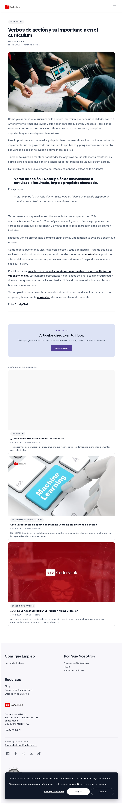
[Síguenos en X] (31, 753)
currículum (91, 254)
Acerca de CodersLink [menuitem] (76, 663)
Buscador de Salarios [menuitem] (17, 693)
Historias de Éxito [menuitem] (74, 670)
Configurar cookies (54, 791)
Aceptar (78, 791)
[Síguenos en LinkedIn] (8, 753)
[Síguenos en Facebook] (16, 753)
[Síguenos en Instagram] (23, 753)
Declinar (102, 791)
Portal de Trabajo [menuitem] (14, 663)
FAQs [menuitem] (67, 666)
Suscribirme (61, 348)
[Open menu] (114, 6)
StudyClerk (22, 304)
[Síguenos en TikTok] (39, 753)
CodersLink (18, 41)
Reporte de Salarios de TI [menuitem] (19, 690)
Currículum (16, 22)
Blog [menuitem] (7, 686)
